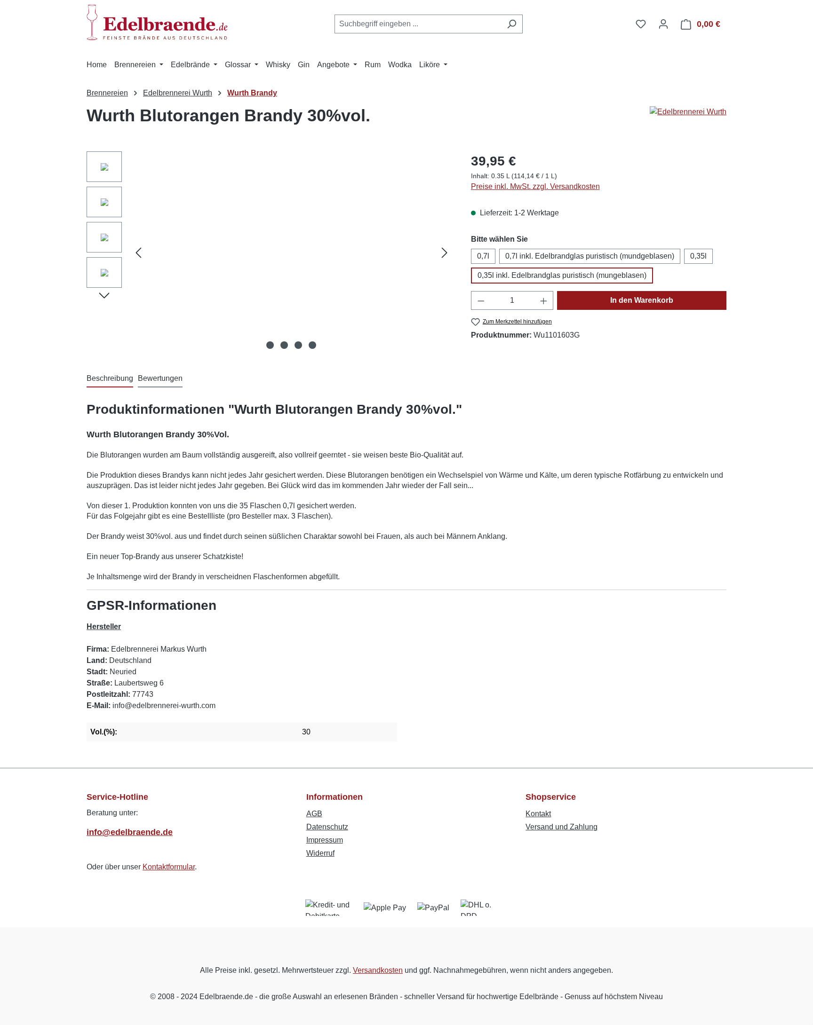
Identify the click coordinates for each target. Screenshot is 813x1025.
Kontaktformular (169, 867)
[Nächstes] (445, 252)
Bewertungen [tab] (160, 378)
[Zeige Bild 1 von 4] (270, 345)
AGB (314, 814)
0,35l (698, 256)
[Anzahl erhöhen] (544, 300)
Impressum (324, 840)
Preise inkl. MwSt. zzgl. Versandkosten (535, 186)
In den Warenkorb (641, 300)
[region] (269, 252)
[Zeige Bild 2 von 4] (284, 345)
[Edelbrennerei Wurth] (688, 119)
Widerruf (320, 853)
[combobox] (418, 24)
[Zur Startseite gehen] (157, 22)
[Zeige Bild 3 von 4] (298, 345)
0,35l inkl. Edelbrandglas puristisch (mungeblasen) (562, 275)
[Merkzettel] (641, 24)
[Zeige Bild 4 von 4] (312, 345)
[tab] (110, 379)
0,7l (483, 256)
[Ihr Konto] (663, 24)
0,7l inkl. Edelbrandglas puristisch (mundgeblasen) (589, 256)
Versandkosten (378, 970)
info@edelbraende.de (130, 832)
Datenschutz (327, 827)
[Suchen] (512, 24)
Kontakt (538, 814)
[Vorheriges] (138, 252)
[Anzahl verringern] (481, 300)
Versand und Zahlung (562, 827)
